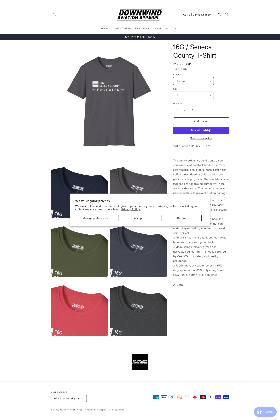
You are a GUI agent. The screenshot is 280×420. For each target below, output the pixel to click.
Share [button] (180, 284)
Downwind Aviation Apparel (72, 410)
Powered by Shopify (96, 410)
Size (175, 89)
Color (176, 74)
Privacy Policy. (130, 209)
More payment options (201, 138)
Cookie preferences (118, 410)
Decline (181, 218)
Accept (138, 218)
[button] (54, 14)
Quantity (177, 103)
